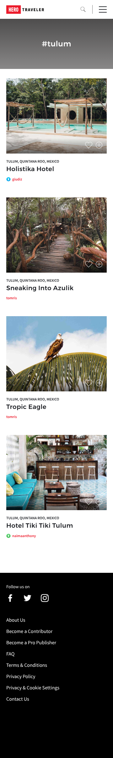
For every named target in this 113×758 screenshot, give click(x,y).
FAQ (10, 654)
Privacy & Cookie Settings (32, 688)
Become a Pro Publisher (31, 643)
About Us (15, 620)
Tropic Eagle (26, 407)
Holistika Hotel (30, 169)
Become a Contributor (29, 631)
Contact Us (17, 699)
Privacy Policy (20, 676)
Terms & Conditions (26, 665)
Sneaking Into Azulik (39, 288)
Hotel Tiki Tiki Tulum (39, 526)
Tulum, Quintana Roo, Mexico (32, 161)
